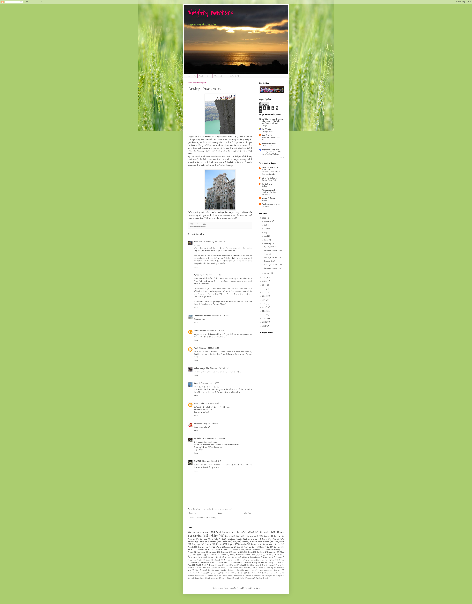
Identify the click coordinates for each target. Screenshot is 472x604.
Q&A (227, 565)
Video (196, 570)
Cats (238, 547)
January (267, 273)
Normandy (255, 565)
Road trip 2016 (238, 552)
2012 (264, 311)
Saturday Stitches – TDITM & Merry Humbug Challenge (271, 153)
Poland (239, 570)
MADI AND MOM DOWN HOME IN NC (270, 168)
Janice (196, 383)
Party (282, 554)
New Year (268, 557)
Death (208, 560)
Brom (209, 76)
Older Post (247, 513)
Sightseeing (245, 557)
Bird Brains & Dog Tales (270, 149)
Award (190, 565)
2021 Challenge (207, 570)
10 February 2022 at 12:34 (208, 423)
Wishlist (217, 560)
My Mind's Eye (199, 438)
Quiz (229, 578)
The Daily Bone (267, 184)
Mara (264, 538)
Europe (280, 573)
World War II (224, 562)
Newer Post (193, 513)
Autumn (208, 568)
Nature (257, 549)
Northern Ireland (204, 549)
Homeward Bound (214, 557)
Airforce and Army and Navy (258, 560)
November (268, 221)
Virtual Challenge (226, 573)
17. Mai (278, 557)
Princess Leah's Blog (269, 190)
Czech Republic (271, 568)
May (266, 232)
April (266, 236)
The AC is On (266, 129)
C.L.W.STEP (197, 461)
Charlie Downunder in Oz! (271, 204)
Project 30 (223, 578)
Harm (196, 403)
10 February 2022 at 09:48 (209, 403)
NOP (236, 557)
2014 (264, 303)
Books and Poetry (196, 541)
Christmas (252, 538)
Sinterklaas (213, 573)
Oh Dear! (265, 186)
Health (266, 532)
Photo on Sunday (198, 532)
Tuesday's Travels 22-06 (273, 264)
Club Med (280, 560)
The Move (260, 552)
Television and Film (205, 547)
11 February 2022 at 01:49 (211, 461)
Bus (268, 554)
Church (230, 568)
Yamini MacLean (199, 241)
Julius (217, 570)
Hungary (201, 575)
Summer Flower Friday (269, 180)
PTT (220, 538)
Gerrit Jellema (199, 330)
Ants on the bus (270, 247)
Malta (224, 570)
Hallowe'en (191, 573)
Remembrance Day (239, 575)
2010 (264, 318)
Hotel (242, 560)
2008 (264, 326)
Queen (247, 570)
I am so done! (269, 261)
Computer (272, 552)
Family (277, 535)
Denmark (194, 562)
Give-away (201, 552)
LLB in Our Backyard (269, 178)
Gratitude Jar (192, 575)
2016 (264, 296)
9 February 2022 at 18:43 (212, 275)
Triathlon (191, 568)
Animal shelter (239, 573)
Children (261, 568)
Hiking (261, 554)
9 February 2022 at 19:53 (220, 315)
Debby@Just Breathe (202, 315)
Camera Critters (197, 557)
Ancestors (229, 547)
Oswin (201, 76)
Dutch (255, 573)
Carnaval (278, 570)
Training (211, 565)
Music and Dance (250, 547)
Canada (242, 544)
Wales (249, 575)
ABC (237, 535)
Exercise (190, 578)
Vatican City (268, 570)
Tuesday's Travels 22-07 (273, 257)
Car (273, 560)
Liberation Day (211, 575)
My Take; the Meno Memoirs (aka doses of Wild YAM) (272, 120)
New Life (247, 568)
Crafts (224, 541)
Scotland (195, 554)
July (266, 225)
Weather (276, 538)
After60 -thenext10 (269, 143)
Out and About (207, 538)
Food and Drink (251, 535)
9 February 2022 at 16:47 (215, 241)
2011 (264, 314)
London (208, 544)
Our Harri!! (265, 206)
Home (220, 513)
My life (229, 554)
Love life (238, 568)
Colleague (256, 557)
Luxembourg (214, 578)
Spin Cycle (224, 552)
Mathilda (228, 557)
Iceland (197, 578)
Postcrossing (202, 573)
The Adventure (217, 554)
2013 (264, 307)
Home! (188, 76)
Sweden (212, 562)
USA (254, 568)
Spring (233, 565)
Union (279, 562)
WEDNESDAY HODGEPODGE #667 (271, 138)
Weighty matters (210, 13)
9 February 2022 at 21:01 (214, 330)
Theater (279, 565)
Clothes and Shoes (221, 549)
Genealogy (213, 552)
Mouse (231, 570)
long (265, 578)
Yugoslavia (259, 578)
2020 (264, 281)
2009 (264, 322)
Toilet (204, 565)
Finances (269, 544)
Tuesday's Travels (200, 226)
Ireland (190, 549)
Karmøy (270, 562)
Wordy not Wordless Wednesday (269, 193)
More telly (268, 254)
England (220, 565)
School (253, 554)
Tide (197, 565)
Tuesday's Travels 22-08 (273, 250)
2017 (264, 292)
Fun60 (196, 348)
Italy (282, 552)
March (266, 240)
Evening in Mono (267, 131)
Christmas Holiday (250, 562)
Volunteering (250, 578)
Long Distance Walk (225, 575)
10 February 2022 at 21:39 (215, 438)
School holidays (267, 146)
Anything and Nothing (228, 532)
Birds (225, 560)
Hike (262, 562)
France (190, 552)
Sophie (250, 552)
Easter (262, 573)
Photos (219, 544)
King (207, 578)
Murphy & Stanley (268, 198)
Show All (282, 157)
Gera (196, 423)
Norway (191, 538)
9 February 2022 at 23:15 (219, 368)
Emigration (279, 541)
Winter (218, 547)
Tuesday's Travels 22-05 (273, 268)
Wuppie (266, 541)
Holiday (213, 536)
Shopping (205, 554)
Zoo (248, 565)
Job (274, 554)
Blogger (256, 588)
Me (195, 76)
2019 (264, 285)
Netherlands (256, 544)
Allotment (236, 562)
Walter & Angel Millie (201, 368)
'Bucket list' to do (220, 76)
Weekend (256, 575)
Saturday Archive (267, 565)
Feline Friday (265, 547)
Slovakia (235, 578)
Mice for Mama (241, 554)
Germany (277, 547)
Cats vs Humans (219, 568)
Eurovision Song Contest (242, 549)
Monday (264, 200)
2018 (264, 289)
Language (196, 544)
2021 (264, 277)
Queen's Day (256, 570)
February (268, 243)
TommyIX (240, 588)
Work (251, 532)
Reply (196, 267)
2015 (264, 300)
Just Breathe (267, 135)
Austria (199, 568)
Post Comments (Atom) (207, 517)
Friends (213, 541)
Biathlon (248, 573)
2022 (264, 218)
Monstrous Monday (195, 560)
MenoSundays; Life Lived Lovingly (270, 124)
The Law (241, 565)
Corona (233, 560)
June (266, 228)
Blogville (231, 544)
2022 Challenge (266, 575)
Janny (202, 578)
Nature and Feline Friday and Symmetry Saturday (271, 173)
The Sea (242, 578)
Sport (278, 544)
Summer (204, 562)
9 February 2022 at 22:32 (209, 348)
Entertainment (271, 573)
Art (274, 575)
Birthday (277, 549)
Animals (191, 547)
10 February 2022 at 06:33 (209, 383)
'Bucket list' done (235, 76)
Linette (267, 549)
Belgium (280, 575)
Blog (234, 541)
